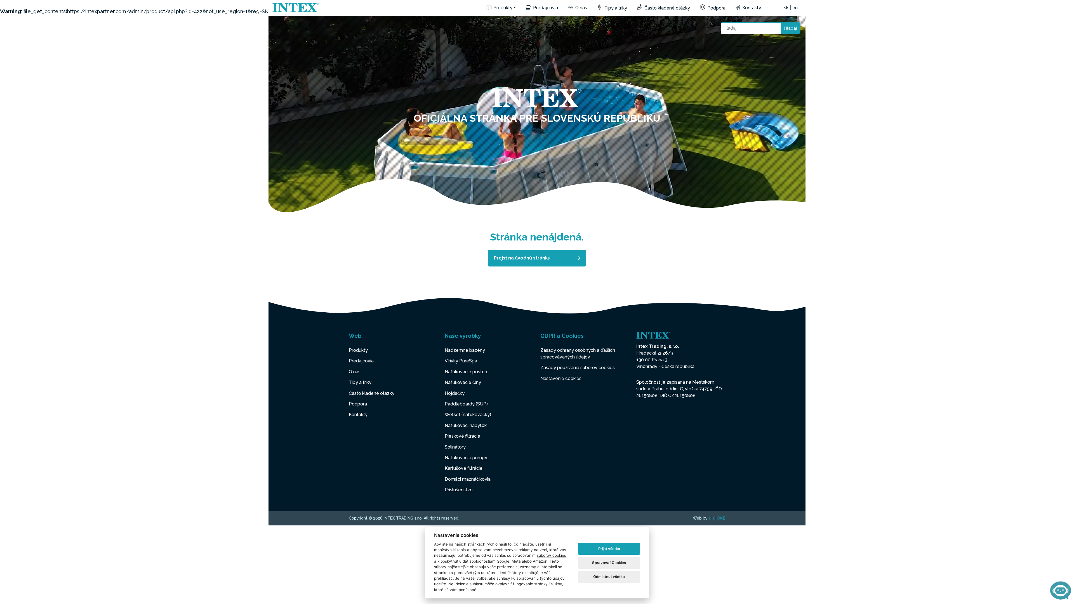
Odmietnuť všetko (609, 576)
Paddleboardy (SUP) (466, 404)
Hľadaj (790, 28)
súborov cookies (551, 555)
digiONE (717, 518)
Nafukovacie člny (463, 382)
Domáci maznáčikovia (468, 479)
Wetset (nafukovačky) (468, 414)
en (795, 7)
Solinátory (455, 447)
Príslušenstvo (459, 489)
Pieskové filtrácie (462, 436)
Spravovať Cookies (609, 562)
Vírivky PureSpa (461, 361)
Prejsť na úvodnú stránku (522, 258)
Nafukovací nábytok (466, 425)
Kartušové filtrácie (463, 468)
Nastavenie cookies (560, 378)
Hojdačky (455, 393)
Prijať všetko (609, 548)
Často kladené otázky (666, 8)
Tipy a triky (615, 8)
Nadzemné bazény (465, 350)
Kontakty (751, 7)
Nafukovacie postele (467, 371)
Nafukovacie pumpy (466, 457)
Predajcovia (545, 7)
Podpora (716, 8)
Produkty (502, 7)
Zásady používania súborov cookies (577, 367)
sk (786, 7)
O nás (580, 7)
